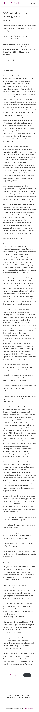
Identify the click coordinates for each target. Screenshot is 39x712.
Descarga (27, 675)
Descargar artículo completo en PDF (12, 675)
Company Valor (29, 708)
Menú (34, 3)
